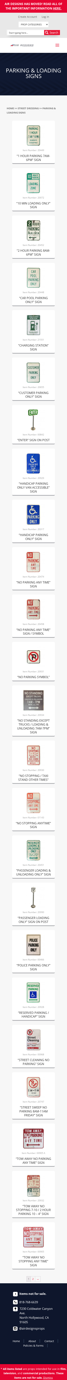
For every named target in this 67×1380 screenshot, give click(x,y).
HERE (57, 8)
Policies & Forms (33, 1345)
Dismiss (48, 1377)
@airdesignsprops (32, 1328)
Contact (49, 1341)
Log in (45, 16)
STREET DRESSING (28, 108)
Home (10, 108)
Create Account (27, 16)
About (32, 1341)
